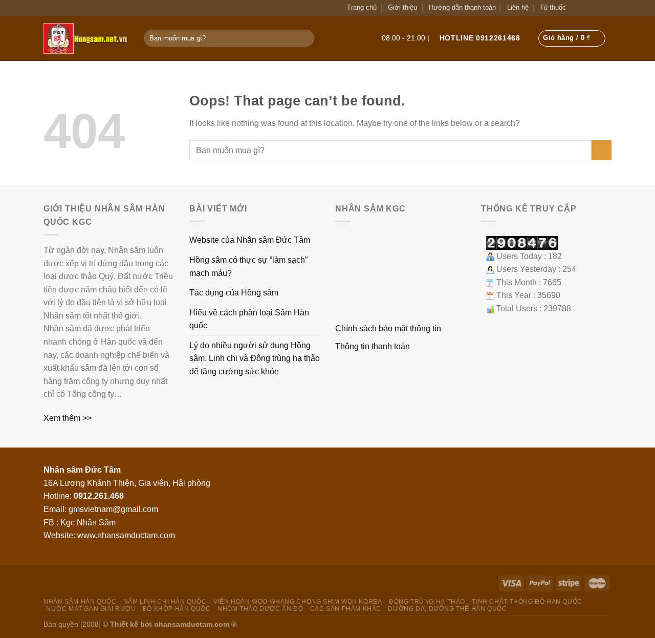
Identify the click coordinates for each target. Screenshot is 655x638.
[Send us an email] (595, 7)
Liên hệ (518, 7)
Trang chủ (362, 7)
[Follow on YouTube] (606, 7)
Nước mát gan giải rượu (91, 608)
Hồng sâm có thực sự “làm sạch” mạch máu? (248, 267)
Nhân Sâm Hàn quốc (79, 601)
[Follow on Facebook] (585, 7)
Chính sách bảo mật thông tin (388, 328)
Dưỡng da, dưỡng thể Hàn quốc (447, 608)
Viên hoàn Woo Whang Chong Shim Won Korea (297, 601)
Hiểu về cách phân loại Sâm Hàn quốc (249, 319)
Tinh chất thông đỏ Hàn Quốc (527, 601)
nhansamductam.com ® (195, 624)
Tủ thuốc (553, 7)
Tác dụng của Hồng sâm (233, 292)
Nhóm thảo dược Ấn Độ (260, 608)
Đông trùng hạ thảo (427, 601)
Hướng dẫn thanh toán (462, 7)
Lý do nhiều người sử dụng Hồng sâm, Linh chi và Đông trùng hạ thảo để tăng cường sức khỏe (254, 358)
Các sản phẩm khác (345, 608)
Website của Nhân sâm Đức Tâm (249, 240)
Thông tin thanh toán (372, 346)
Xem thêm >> (67, 418)
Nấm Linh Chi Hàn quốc (165, 601)
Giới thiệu (402, 7)
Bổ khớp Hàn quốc (177, 608)
